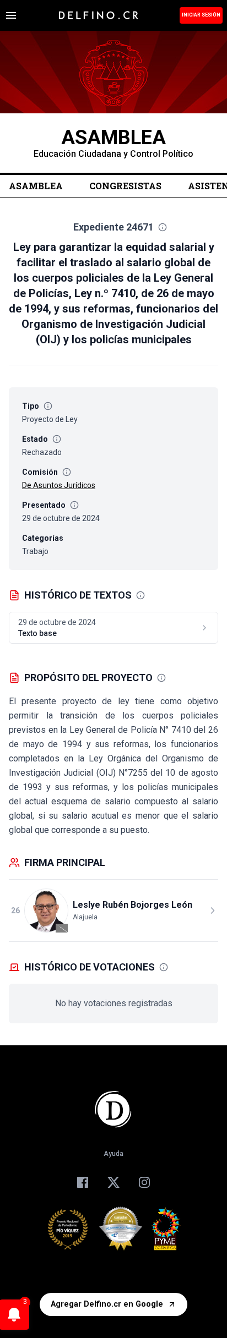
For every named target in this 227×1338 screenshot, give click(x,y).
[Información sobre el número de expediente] (162, 227)
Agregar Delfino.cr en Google (107, 1304)
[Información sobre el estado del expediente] (56, 439)
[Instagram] (144, 1182)
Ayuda (113, 1154)
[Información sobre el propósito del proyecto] (161, 677)
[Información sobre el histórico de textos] (140, 595)
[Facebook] (82, 1182)
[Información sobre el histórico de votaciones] (163, 967)
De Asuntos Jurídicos (58, 485)
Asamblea (36, 185)
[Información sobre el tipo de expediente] (48, 406)
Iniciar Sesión (201, 15)
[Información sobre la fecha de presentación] (74, 505)
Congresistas (125, 185)
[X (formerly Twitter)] (113, 1182)
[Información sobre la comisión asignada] (66, 472)
